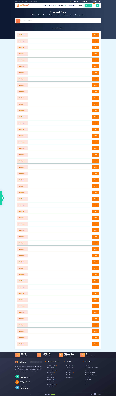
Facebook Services (51, 370)
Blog (23, 1)
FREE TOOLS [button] (62, 5)
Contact (87, 384)
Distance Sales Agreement (91, 374)
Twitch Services (50, 379)
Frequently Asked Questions (31, 1)
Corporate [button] (71, 5)
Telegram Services (51, 384)
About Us (87, 365)
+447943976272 (74, 1)
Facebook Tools (69, 367)
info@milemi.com (85, 1)
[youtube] (40, 362)
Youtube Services (51, 374)
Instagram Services (51, 365)
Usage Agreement (89, 370)
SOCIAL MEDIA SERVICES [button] (49, 5)
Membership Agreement (90, 372)
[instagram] (34, 362)
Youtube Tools (69, 372)
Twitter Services (50, 367)
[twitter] (37, 362)
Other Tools (69, 377)
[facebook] (31, 362)
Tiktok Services (50, 372)
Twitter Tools (69, 370)
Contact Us (17, 1)
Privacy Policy (88, 379)
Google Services (51, 386)
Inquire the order (96, 1)
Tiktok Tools (69, 374)
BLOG (80, 5)
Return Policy (88, 377)
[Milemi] (23, 5)
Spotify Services (50, 377)
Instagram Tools (69, 365)
